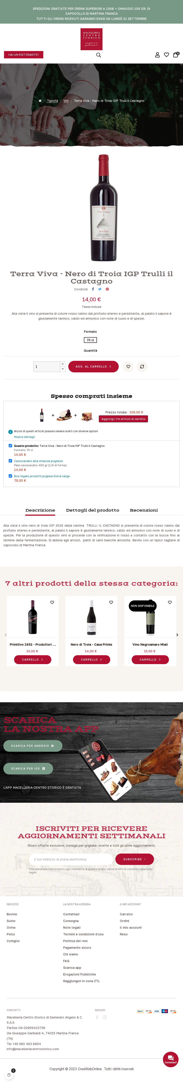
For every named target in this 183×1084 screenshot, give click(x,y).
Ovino (11, 927)
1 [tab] (87, 671)
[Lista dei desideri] (128, 366)
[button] (23, 54)
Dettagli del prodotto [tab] (92, 510)
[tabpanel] (32, 632)
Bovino (12, 914)
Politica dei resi (75, 941)
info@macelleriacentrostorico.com (33, 1049)
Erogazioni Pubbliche (79, 974)
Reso (124, 934)
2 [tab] (91, 671)
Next (177, 635)
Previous (5, 635)
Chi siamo (70, 954)
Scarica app (72, 967)
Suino (11, 921)
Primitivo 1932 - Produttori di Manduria (33, 645)
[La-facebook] (97, 1017)
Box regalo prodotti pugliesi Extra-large (42, 476)
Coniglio (13, 941)
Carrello (126, 914)
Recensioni (144, 510)
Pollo (11, 934)
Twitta (100, 289)
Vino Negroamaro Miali (150, 644)
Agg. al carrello (91, 366)
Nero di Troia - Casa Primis (91, 644)
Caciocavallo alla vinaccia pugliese (38, 461)
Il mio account (131, 927)
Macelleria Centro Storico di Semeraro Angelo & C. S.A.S (45, 1019)
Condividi (93, 289)
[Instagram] (105, 1017)
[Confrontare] (142, 366)
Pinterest (107, 289)
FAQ (66, 961)
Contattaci (71, 914)
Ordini (124, 921)
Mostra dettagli (24, 437)
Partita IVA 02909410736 (26, 1028)
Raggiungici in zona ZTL (81, 981)
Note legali (72, 927)
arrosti (75, 540)
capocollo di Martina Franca (24, 545)
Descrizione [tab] (40, 510)
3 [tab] (96, 671)
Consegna (71, 921)
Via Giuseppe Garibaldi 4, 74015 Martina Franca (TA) (43, 1035)
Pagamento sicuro (77, 947)
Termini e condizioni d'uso (83, 934)
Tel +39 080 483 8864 (24, 1044)
